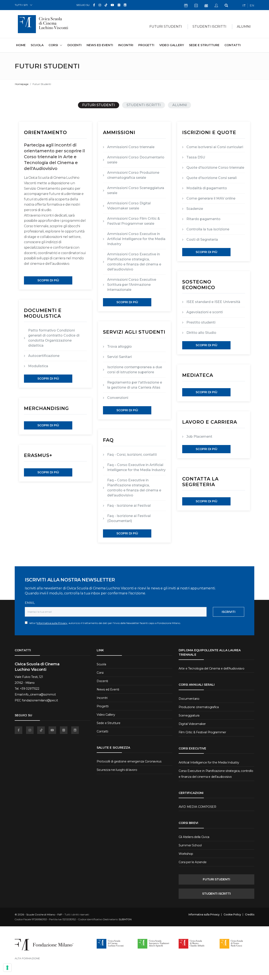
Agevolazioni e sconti (204, 312)
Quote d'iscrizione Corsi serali (211, 178)
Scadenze (194, 209)
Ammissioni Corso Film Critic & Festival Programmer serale (133, 221)
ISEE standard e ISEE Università (213, 302)
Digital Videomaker (192, 724)
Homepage (21, 84)
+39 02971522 (29, 688)
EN (252, 5)
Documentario (189, 699)
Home (21, 45)
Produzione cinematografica (199, 707)
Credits (249, 914)
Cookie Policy (232, 914)
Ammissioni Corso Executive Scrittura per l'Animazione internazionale (131, 285)
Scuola (37, 45)
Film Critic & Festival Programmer (202, 732)
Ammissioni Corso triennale (130, 147)
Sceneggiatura (189, 715)
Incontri (125, 45)
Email (30, 603)
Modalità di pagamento (206, 188)
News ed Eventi (100, 45)
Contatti (232, 45)
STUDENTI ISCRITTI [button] (209, 27)
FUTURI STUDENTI (98, 105)
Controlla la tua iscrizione (207, 229)
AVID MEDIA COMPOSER (197, 807)
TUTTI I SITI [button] (21, 5)
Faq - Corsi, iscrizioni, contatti (132, 455)
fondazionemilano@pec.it (40, 700)
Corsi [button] (53, 45)
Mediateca (197, 375)
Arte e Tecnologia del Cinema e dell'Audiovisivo (211, 668)
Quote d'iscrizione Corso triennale (215, 168)
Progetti (146, 45)
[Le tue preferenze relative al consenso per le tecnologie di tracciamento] (7, 968)
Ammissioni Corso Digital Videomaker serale (129, 205)
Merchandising (46, 408)
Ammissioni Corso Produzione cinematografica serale (133, 175)
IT (244, 5)
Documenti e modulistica (43, 313)
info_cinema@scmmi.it (39, 694)
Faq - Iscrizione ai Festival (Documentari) (129, 518)
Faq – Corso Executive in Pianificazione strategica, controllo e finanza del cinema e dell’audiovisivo (134, 487)
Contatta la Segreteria (200, 481)
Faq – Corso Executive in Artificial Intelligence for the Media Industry (136, 467)
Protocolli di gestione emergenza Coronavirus (129, 761)
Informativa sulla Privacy (52, 623)
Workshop (186, 854)
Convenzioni (117, 398)
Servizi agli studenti (134, 332)
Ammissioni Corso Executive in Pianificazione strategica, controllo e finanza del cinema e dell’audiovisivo (134, 261)
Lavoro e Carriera (209, 422)
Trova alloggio (119, 346)
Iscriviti (228, 612)
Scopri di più (48, 280)
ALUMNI (244, 27)
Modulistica (38, 366)
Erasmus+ (38, 455)
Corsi (100, 673)
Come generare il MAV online (210, 198)
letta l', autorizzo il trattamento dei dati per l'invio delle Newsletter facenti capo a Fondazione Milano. (104, 623)
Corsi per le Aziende (192, 862)
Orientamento (45, 132)
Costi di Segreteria (202, 239)
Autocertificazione (43, 356)
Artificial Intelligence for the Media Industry (209, 762)
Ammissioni (119, 132)
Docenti (74, 45)
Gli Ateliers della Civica (194, 837)
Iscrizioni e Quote (209, 132)
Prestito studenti (200, 322)
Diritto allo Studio (201, 333)
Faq (108, 440)
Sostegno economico (198, 284)
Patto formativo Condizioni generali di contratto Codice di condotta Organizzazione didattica (53, 337)
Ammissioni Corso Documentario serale (135, 159)
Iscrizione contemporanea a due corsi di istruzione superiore (134, 369)
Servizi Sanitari (119, 357)
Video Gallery (171, 45)
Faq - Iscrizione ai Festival (129, 506)
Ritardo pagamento (203, 219)
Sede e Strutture (204, 45)
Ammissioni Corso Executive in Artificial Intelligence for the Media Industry (136, 239)
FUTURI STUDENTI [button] (165, 27)
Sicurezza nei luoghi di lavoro (117, 770)
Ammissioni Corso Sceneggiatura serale (135, 190)
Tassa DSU (195, 157)
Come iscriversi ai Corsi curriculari (214, 147)
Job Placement (199, 437)
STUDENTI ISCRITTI (144, 105)
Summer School (190, 845)
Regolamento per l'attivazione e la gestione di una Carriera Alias (134, 384)
